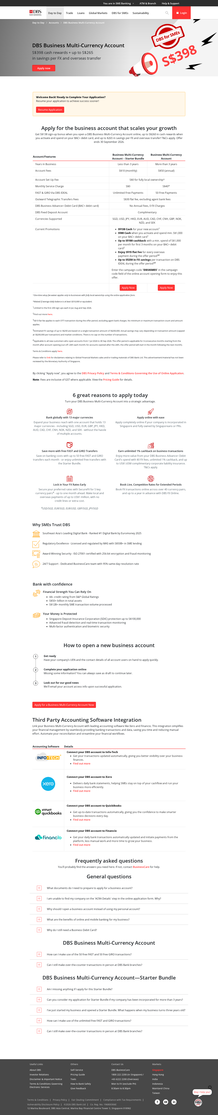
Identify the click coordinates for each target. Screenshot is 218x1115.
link (48, 357)
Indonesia (157, 1083)
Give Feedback (78, 1088)
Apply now (43, 68)
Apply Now (128, 287)
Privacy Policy (60, 1099)
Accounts (54, 22)
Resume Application (50, 109)
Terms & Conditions (37, 1099)
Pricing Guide (111, 379)
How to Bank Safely (81, 1083)
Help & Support (170, 3)
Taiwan (156, 1092)
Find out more (81, 763)
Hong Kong (158, 1074)
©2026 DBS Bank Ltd (75, 1104)
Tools (73, 1079)
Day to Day (38, 22)
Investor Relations (39, 1074)
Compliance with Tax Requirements (122, 1099)
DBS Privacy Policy (93, 373)
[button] (167, 12)
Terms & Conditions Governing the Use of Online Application (147, 373)
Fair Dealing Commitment (85, 1099)
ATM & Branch (148, 3)
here (50, 314)
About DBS (35, 1069)
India (155, 1079)
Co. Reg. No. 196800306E (103, 1104)
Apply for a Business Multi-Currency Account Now (64, 705)
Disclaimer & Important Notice (46, 1079)
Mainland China (160, 1088)
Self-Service (77, 1069)
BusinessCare (141, 867)
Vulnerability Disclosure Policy (43, 1104)
